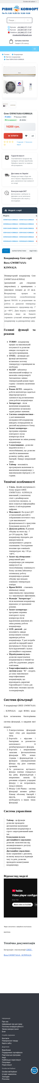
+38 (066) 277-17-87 (24, 32)
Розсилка (5, 1079)
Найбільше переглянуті (11, 1060)
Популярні (6, 1062)
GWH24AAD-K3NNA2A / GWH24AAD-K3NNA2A (18, 237)
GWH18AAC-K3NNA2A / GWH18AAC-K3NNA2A (18, 232)
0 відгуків (20, 142)
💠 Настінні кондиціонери (12, 57)
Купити (14, 135)
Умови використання (10, 1029)
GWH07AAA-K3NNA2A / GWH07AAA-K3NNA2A (18, 220)
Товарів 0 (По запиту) (19, 42)
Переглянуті (7, 1065)
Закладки (5, 1076)
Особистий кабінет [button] (29, 1)
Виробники (6, 1050)
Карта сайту (6, 1043)
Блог (4, 1031)
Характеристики (19, 251)
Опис (6, 251)
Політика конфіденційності (12, 1026)
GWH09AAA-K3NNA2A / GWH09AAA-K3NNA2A (18, 224)
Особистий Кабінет (9, 1071)
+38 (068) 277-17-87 (24, 27)
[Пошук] (28, 20)
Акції (4, 1057)
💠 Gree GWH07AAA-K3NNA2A (14, 59)
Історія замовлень (9, 1074)
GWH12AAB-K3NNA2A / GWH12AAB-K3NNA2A (18, 228)
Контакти (5, 1038)
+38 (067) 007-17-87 (24, 30)
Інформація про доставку (12, 1024)
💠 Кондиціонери (17, 54)
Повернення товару (10, 1040)
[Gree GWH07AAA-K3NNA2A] (19, 80)
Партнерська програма (11, 1055)
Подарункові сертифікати (12, 1052)
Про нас (5, 1021)
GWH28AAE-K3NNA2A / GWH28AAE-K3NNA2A (18, 241)
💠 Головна (5, 54)
